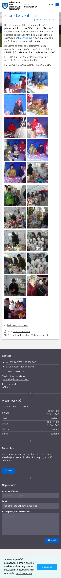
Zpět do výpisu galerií (17, 325)
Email (4, 501)
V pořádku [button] (47, 567)
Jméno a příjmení (10, 491)
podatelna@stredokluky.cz (15, 379)
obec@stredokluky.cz (23, 366)
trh (47, 335)
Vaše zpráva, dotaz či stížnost (16, 512)
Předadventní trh (38, 335)
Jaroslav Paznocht (21, 331)
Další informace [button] (24, 573)
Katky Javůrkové (23, 38)
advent (16, 335)
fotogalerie (25, 335)
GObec (8, 470)
